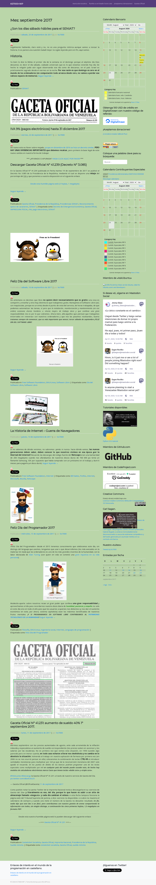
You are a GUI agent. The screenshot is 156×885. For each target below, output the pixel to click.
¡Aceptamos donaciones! (123, 3)
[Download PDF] (11, 44)
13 (123, 570)
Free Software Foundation (33, 382)
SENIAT (25, 88)
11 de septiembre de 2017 (51, 784)
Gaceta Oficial (139, 3)
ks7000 (61, 34)
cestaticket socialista (50, 845)
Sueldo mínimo (17, 845)
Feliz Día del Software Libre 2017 (33, 281)
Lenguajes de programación (77, 630)
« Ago (105, 585)
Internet (50, 476)
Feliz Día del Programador (36, 632)
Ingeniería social (48, 630)
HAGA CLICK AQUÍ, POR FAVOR (66, 158)
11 (110, 570)
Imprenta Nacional (62, 842)
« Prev (107, 29)
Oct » (110, 585)
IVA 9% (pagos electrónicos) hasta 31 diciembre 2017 (47, 129)
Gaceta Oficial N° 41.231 (54, 822)
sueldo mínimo (79, 845)
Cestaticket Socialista (31, 842)
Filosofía (25, 630)
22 (134, 573)
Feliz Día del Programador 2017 (32, 527)
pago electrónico (40, 209)
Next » (141, 29)
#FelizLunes (15, 776)
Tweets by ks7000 (110, 549)
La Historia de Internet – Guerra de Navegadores (45, 431)
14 (129, 570)
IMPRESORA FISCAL (19, 209)
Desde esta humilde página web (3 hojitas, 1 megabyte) (54, 183)
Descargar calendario (111, 179)
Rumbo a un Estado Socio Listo (100, 3)
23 (141, 573)
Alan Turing (34, 554)
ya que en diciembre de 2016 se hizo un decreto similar (69, 147)
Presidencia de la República (47, 204)
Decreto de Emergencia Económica (68, 206)
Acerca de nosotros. (80, 3)
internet (90, 476)
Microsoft (14, 478)
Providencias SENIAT (69, 204)
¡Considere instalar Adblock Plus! (115, 134)
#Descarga (26, 776)
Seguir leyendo (46, 76)
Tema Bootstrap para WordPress (38, 882)
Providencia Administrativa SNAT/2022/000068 (126, 174)
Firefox (83, 476)
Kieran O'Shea (135, 102)
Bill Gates (75, 476)
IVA (30, 209)
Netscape (31, 478)
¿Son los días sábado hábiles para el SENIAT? (42, 28)
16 (141, 570)
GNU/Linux (51, 382)
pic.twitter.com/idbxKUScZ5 (22, 778)
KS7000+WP (16, 4)
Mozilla (23, 478)
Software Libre (63, 382)
